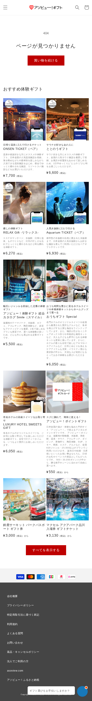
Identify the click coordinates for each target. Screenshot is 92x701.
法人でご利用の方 (18, 661)
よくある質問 (15, 633)
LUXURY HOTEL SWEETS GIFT (24, 422)
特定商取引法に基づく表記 (23, 614)
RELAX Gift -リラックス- (21, 230)
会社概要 (12, 596)
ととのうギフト (60, 146)
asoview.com (15, 670)
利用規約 (12, 624)
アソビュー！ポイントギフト (66, 419)
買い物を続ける (46, 60)
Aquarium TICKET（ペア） (65, 230)
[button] (5, 7)
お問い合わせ (15, 642)
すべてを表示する (46, 550)
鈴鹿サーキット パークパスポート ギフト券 (24, 526)
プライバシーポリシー (20, 605)
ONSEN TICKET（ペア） (22, 146)
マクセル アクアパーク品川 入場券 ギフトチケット (65, 526)
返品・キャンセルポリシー (23, 651)
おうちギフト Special (67, 311)
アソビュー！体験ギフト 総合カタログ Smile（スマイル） (24, 312)
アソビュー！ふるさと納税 (23, 679)
